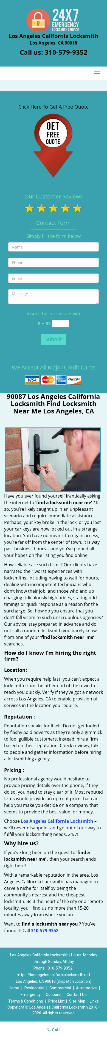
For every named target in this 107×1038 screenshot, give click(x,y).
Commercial (60, 988)
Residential (34, 988)
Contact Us (77, 994)
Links (94, 1001)
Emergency (31, 994)
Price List (56, 1001)
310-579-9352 (66, 52)
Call (55, 1030)
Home (14, 988)
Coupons (53, 994)
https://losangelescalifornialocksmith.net (53, 975)
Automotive (86, 988)
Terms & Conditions (25, 1001)
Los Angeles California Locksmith (57, 821)
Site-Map (77, 1001)
